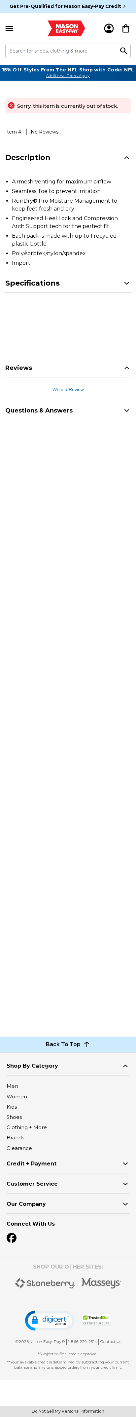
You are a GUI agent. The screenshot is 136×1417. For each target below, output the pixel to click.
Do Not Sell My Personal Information (68, 1411)
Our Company (26, 1204)
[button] (50, 1320)
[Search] (124, 51)
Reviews (18, 368)
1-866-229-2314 (82, 1341)
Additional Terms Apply (68, 75)
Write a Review (68, 389)
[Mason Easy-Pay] (66, 28)
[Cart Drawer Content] (126, 28)
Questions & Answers (39, 410)
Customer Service (32, 1184)
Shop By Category (32, 1066)
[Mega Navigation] (9, 28)
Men (12, 1086)
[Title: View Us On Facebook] (12, 1238)
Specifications (32, 283)
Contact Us (110, 1341)
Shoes (14, 1117)
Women (17, 1096)
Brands (15, 1137)
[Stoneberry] (45, 1283)
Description (28, 157)
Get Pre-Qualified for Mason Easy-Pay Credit (65, 6)
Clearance (19, 1148)
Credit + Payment (31, 1164)
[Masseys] (101, 1283)
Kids (12, 1107)
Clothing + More (27, 1127)
